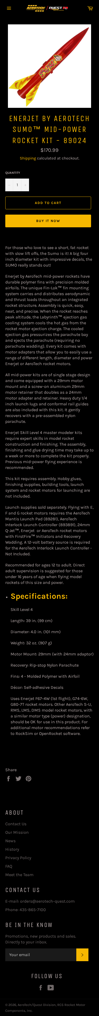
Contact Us (15, 823)
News (10, 840)
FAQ (8, 866)
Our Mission (17, 832)
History (12, 849)
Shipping (28, 158)
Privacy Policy (18, 857)
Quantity (12, 173)
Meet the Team (19, 874)
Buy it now (48, 221)
